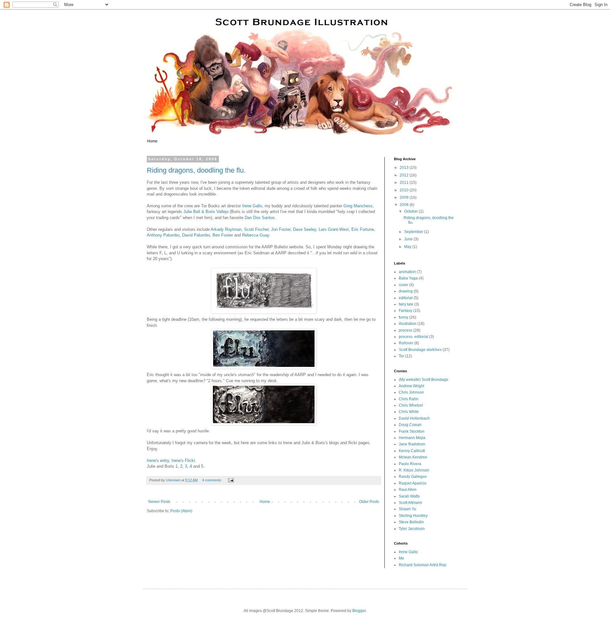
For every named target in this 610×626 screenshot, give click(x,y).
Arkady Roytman (226, 229)
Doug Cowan (410, 425)
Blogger (359, 611)
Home (152, 141)
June (409, 239)
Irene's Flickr (183, 460)
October (411, 211)
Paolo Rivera (410, 464)
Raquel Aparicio (412, 483)
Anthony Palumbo (163, 235)
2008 (405, 205)
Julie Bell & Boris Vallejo (205, 211)
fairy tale (406, 304)
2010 (405, 190)
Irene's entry (158, 460)
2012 (405, 175)
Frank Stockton (411, 431)
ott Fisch (257, 229)
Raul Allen (408, 489)
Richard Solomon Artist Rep (422, 565)
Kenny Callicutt (412, 451)
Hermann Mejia (412, 438)
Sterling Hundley (413, 515)
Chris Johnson (411, 392)
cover (403, 285)
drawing (406, 291)
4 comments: (212, 480)
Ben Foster (223, 235)
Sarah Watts (409, 496)
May (408, 246)
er (266, 229)
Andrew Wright (411, 386)
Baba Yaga (408, 278)
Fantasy (405, 310)
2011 (405, 182)
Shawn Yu (407, 509)
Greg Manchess (358, 205)
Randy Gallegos (413, 476)
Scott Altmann (410, 502)
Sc (246, 229)
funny (403, 317)
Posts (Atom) (181, 511)
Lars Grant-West (334, 229)
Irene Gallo (252, 205)
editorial (406, 298)
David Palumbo (196, 235)
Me (401, 558)
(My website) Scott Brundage (423, 379)
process (405, 330)
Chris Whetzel (411, 405)
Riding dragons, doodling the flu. (196, 170)
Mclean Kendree (413, 457)
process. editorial (413, 336)
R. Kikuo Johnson (414, 470)
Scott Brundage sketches (420, 349)
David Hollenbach (414, 418)
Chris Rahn (408, 399)
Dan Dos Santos (260, 217)
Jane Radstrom (412, 444)
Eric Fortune (362, 229)
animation (407, 272)
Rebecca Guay (255, 235)
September (414, 232)
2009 (405, 197)
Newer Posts (159, 501)
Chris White (409, 411)
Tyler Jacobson (412, 528)
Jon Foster (280, 229)
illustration (408, 323)
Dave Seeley (304, 229)
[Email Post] (231, 480)
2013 (405, 167)
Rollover (406, 343)
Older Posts (369, 501)
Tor (401, 356)
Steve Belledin (411, 522)
